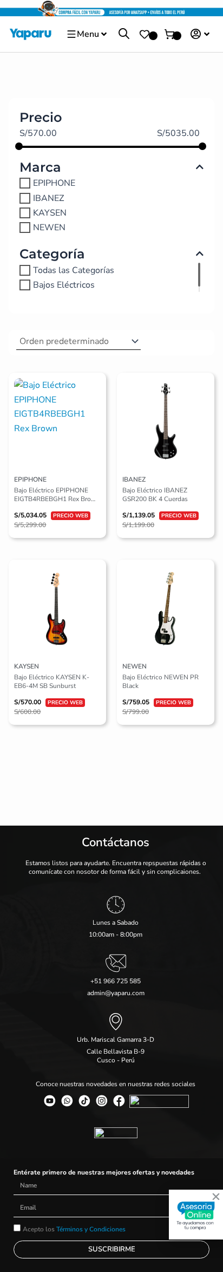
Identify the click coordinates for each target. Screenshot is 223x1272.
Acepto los (74, 1229)
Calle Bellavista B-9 (116, 1051)
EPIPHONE (54, 183)
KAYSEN (50, 213)
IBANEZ (48, 198)
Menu (88, 34)
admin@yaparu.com (116, 993)
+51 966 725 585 (115, 981)
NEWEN (49, 227)
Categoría (52, 254)
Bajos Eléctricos (64, 285)
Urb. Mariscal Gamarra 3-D (115, 1039)
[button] (216, 1197)
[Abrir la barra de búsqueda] (124, 34)
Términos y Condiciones (91, 1229)
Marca (40, 167)
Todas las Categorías (73, 270)
